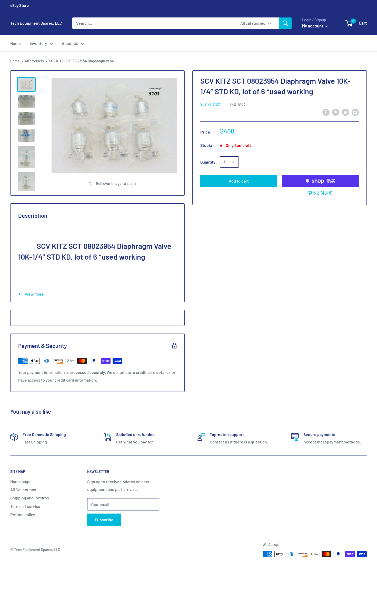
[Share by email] (355, 112)
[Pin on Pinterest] (335, 112)
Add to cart (239, 180)
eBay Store (19, 5)
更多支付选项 (320, 193)
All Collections (23, 489)
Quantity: (208, 161)
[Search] (285, 23)
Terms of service (25, 506)
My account (313, 25)
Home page (20, 481)
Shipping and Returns (29, 497)
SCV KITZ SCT (211, 104)
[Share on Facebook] (326, 112)
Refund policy (22, 514)
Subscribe (104, 519)
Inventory (38, 43)
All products (34, 61)
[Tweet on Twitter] (345, 112)
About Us (70, 43)
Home (15, 43)
